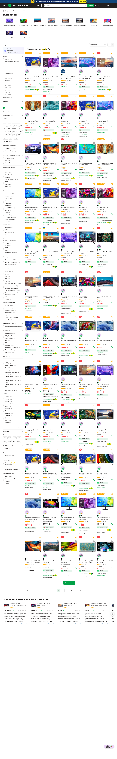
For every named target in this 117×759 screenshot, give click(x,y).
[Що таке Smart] (49, 49)
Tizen (7, 200)
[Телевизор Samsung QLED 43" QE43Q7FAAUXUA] (51, 106)
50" (5, 131)
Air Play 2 (9, 305)
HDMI (8, 274)
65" (10, 134)
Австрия (8, 396)
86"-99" (16, 138)
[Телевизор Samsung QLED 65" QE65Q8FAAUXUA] (33, 503)
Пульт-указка (10, 312)
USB (7, 278)
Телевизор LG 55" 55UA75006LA (84, 208)
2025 (19, 438)
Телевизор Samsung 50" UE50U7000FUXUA (85, 77)
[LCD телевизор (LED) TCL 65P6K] (33, 370)
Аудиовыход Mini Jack (12, 285)
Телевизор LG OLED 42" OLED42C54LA (103, 77)
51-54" (9, 131)
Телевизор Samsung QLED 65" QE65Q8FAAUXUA (32, 518)
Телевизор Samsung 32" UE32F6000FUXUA (31, 252)
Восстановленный (11, 478)
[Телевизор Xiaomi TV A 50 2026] (105, 282)
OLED (8, 177)
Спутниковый (10, 259)
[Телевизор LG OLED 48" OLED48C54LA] (33, 605)
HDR (7, 340)
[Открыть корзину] (112, 5)
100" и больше (8, 141)
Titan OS (8, 198)
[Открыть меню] (4, 5)
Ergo (7, 92)
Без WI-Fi (9, 162)
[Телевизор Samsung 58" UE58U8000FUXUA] (105, 370)
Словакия (9, 413)
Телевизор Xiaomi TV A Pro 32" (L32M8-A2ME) (68, 77)
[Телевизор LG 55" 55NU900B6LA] (69, 546)
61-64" (5, 134)
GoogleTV (9, 196)
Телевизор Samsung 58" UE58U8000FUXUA (103, 385)
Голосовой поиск (11, 310)
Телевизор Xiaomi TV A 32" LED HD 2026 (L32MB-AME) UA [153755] (32, 561)
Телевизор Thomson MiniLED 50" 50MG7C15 (105, 561)
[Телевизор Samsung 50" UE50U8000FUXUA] (69, 237)
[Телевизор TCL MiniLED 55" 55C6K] (105, 237)
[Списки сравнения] (107, 5)
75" (19, 134)
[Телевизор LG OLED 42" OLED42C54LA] (105, 62)
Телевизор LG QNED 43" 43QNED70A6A (86, 385)
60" (21, 131)
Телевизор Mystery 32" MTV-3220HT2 (69, 164)
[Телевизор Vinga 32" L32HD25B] (105, 415)
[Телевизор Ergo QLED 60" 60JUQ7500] (87, 106)
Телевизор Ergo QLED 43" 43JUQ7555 (32, 77)
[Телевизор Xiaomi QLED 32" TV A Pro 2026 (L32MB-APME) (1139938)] (51, 326)
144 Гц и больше (11, 252)
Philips (8, 87)
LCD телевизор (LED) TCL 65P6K (32, 385)
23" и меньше (16, 122)
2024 (5, 438)
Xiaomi (8, 78)
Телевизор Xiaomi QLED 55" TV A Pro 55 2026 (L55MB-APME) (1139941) (50, 474)
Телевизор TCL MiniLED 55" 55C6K (104, 252)
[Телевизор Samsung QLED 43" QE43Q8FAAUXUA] (69, 326)
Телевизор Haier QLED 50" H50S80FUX (68, 208)
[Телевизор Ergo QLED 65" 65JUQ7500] (33, 459)
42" (5, 128)
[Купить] (40, 83)
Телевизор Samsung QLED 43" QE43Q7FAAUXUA (50, 121)
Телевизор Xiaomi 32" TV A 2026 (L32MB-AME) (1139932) (99, 604)
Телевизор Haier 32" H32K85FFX (102, 208)
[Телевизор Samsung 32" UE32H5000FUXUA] (87, 149)
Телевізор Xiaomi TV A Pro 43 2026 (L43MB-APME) (51, 297)
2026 (5, 441)
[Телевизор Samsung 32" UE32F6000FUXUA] (33, 237)
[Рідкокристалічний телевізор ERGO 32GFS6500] (33, 149)
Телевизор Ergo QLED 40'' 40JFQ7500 (86, 474)
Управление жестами (12, 315)
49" (20, 128)
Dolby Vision (10, 338)
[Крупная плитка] (109, 44)
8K (6, 234)
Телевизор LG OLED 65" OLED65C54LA (31, 297)
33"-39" (16, 125)
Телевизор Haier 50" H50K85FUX (66, 121)
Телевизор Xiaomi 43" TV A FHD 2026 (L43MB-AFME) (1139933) (50, 164)
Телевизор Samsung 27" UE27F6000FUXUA (67, 518)
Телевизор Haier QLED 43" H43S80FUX (86, 518)
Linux (7, 212)
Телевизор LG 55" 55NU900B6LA (66, 561)
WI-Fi (8, 160)
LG (7, 76)
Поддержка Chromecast (13, 347)
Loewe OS (8, 215)
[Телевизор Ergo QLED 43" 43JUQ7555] (33, 62)
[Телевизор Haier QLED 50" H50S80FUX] (69, 193)
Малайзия (9, 408)
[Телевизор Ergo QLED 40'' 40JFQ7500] (87, 459)
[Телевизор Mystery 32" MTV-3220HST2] (69, 370)
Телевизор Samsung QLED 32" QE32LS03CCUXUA (86, 561)
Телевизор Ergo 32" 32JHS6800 (102, 474)
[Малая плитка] (112, 44)
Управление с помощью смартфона (11, 318)
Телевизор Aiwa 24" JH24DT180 (66, 474)
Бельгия (8, 399)
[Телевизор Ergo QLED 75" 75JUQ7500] (51, 415)
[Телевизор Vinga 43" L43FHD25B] (51, 546)
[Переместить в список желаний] (40, 53)
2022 (14, 438)
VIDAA (8, 203)
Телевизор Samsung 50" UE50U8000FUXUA (67, 252)
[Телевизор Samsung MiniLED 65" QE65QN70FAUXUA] (105, 149)
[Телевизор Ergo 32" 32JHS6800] (105, 459)
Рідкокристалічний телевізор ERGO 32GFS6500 (33, 164)
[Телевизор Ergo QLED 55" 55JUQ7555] (33, 326)
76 (80, 590)
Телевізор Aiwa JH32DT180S (50, 251)
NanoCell (8, 186)
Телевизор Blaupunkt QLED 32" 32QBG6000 (32, 430)
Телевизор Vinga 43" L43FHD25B (48, 561)
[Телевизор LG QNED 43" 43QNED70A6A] (87, 370)
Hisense (8, 83)
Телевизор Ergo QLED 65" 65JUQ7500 (32, 474)
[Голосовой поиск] (85, 5)
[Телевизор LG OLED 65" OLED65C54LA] (33, 282)
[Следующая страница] (110, 590)
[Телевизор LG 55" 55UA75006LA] (87, 193)
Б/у (7, 483)
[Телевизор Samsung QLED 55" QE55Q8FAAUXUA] (105, 326)
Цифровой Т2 (10, 264)
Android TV (9, 193)
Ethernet (9, 271)
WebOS (8, 205)
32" (5, 122)
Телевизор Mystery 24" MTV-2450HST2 (87, 252)
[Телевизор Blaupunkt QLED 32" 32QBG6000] (33, 415)
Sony (8, 85)
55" (9, 122)
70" (14, 134)
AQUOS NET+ (10, 207)
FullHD (8, 230)
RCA (7, 276)
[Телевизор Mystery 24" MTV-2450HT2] (87, 326)
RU (96, 5)
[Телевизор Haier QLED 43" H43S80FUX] (87, 503)
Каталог (37, 5)
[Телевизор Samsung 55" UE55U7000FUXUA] (105, 106)
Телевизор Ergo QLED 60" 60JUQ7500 (86, 121)
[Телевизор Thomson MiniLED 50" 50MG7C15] (105, 546)
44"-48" (14, 128)
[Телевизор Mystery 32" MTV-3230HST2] (69, 282)
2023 (9, 438)
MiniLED (8, 174)
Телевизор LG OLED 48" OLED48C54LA (43, 604)
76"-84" (6, 138)
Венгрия (8, 401)
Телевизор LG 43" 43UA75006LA (84, 297)
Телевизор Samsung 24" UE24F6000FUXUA (103, 518)
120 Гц (8, 250)
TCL (7, 80)
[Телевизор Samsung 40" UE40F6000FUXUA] (33, 193)
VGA (7, 281)
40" (21, 125)
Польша (8, 411)
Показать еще (6, 97)
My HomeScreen (10, 217)
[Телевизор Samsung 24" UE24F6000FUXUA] (105, 503)
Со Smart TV (10, 151)
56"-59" (15, 131)
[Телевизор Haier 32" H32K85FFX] (105, 193)
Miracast (9, 308)
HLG (7, 342)
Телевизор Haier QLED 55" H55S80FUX (50, 77)
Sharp (8, 94)
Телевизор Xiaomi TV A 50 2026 (104, 297)
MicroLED (8, 172)
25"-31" (10, 125)
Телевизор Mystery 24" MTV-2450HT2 (87, 341)
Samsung (9, 73)
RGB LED (8, 184)
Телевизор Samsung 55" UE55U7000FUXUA (103, 121)
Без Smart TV (10, 148)
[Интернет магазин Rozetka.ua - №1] (18, 5)
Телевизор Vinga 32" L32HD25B (102, 430)
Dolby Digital (9, 335)
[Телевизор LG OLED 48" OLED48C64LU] (51, 503)
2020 (14, 441)
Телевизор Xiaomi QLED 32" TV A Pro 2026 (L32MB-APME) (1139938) (51, 341)
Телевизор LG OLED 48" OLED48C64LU (49, 518)
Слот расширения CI (12, 290)
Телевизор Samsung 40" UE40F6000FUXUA (31, 208)
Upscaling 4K (10, 345)
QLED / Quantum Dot (12, 179)
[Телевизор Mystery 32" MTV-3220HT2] (69, 149)
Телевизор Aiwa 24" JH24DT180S (84, 430)
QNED (8, 181)
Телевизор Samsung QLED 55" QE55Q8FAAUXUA (104, 341)
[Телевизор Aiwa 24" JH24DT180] (69, 459)
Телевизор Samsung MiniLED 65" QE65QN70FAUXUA (105, 164)
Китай (8, 406)
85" (11, 138)
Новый (8, 476)
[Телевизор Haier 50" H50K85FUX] (69, 106)
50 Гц (8, 243)
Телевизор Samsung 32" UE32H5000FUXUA (85, 164)
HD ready (9, 227)
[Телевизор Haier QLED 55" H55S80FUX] (51, 62)
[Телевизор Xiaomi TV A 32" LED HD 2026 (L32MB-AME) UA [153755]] (33, 546)
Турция (8, 418)
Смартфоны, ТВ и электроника (14, 11)
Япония (8, 422)
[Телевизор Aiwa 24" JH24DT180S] (87, 415)
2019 (18, 441)
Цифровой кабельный (12, 262)
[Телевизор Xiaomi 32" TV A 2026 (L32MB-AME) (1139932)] (87, 605)
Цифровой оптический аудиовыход (11, 293)
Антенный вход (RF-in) (13, 283)
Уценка (7, 481)
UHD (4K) (9, 232)
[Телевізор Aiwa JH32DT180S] (51, 237)
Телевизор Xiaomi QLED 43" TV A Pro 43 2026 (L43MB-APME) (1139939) (18, 604)
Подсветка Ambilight (11, 350)
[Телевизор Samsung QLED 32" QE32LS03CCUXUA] (87, 546)
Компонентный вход (11, 288)
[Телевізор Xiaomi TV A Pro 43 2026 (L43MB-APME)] (51, 282)
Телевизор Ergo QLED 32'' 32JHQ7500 (50, 208)
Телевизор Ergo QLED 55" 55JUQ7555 (32, 341)
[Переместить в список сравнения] (40, 56)
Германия (9, 403)
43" (9, 128)
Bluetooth (9, 158)
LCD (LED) (9, 170)
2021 (9, 441)
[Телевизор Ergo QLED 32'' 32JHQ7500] (51, 193)
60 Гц (8, 245)
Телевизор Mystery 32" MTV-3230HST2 (69, 297)
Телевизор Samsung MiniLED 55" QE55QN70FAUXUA (33, 121)
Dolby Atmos (10, 333)
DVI (6, 297)
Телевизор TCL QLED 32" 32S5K (50, 385)
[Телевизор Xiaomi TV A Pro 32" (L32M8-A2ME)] (69, 62)
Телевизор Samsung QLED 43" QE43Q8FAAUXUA (68, 341)
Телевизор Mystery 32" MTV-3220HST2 (69, 385)
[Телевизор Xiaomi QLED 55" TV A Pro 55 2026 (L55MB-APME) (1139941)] (51, 459)
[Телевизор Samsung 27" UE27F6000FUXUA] (69, 503)
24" (5, 125)
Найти (91, 5)
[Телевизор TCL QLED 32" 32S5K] (51, 370)
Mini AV (8, 299)
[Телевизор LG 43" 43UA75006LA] (87, 282)
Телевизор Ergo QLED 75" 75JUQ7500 (50, 430)
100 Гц (8, 247)
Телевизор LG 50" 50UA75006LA (66, 430)
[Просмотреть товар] (25, 74)
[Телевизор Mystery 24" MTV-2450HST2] (87, 237)
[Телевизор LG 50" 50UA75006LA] (69, 415)
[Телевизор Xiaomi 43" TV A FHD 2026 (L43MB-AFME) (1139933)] (51, 149)
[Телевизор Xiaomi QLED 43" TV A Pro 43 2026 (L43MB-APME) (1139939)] (6, 605)
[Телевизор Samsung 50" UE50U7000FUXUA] (87, 62)
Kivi (7, 90)
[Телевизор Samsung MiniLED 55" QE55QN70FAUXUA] (33, 106)
